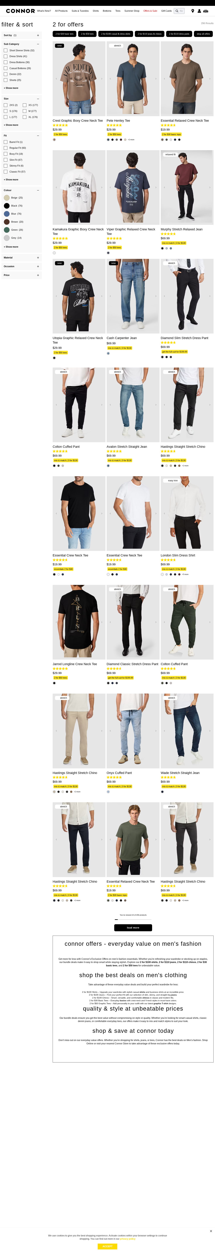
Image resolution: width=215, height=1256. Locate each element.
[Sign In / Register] (199, 11)
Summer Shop (131, 11)
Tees (117, 11)
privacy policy (127, 1239)
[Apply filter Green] (7, 230)
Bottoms (107, 11)
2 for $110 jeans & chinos (149, 34)
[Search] (177, 11)
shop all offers (203, 34)
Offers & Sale (150, 11)
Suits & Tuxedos (80, 11)
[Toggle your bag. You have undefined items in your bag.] (206, 11)
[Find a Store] (193, 11)
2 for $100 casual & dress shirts (115, 34)
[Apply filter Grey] (7, 238)
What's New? (44, 11)
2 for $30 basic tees (64, 34)
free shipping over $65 (107, 4)
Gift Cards (166, 11)
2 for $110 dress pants (179, 34)
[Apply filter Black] (7, 206)
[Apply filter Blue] (7, 214)
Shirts (96, 11)
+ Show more (11, 88)
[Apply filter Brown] (7, 222)
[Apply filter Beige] (7, 198)
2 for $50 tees (87, 34)
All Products (61, 11)
